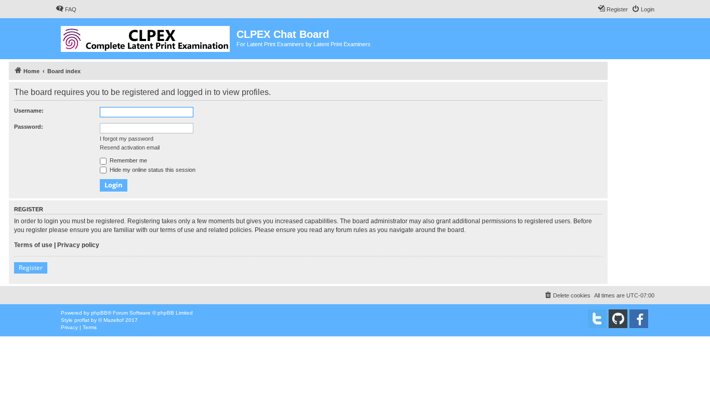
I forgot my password (126, 138)
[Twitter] (597, 318)
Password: (28, 127)
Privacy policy (78, 245)
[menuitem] (66, 9)
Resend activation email (130, 147)
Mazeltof (113, 320)
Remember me (127, 160)
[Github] (618, 318)
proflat (81, 320)
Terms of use (33, 245)
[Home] (146, 37)
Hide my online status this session (151, 170)
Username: (29, 110)
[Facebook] (638, 318)
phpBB (99, 313)
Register (31, 267)
